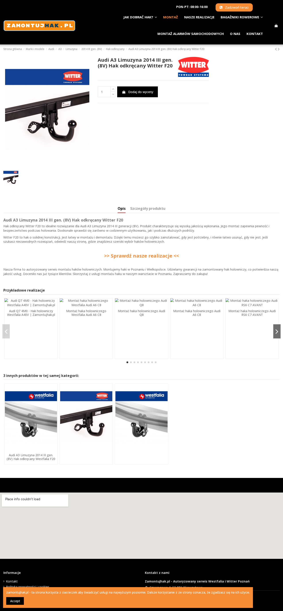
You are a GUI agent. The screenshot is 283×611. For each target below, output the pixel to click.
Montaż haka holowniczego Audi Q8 (141, 313)
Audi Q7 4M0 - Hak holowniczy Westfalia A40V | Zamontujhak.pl (31, 313)
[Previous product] (276, 49)
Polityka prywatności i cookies (27, 587)
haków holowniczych (149, 241)
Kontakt (12, 581)
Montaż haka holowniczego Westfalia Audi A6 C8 (86, 313)
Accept (15, 601)
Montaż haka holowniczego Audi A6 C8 (196, 313)
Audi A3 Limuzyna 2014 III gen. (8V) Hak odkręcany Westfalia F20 (31, 457)
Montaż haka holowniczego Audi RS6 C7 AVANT (252, 313)
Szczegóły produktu (147, 208)
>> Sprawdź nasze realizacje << (141, 255)
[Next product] (279, 49)
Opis (122, 208)
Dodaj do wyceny (140, 92)
